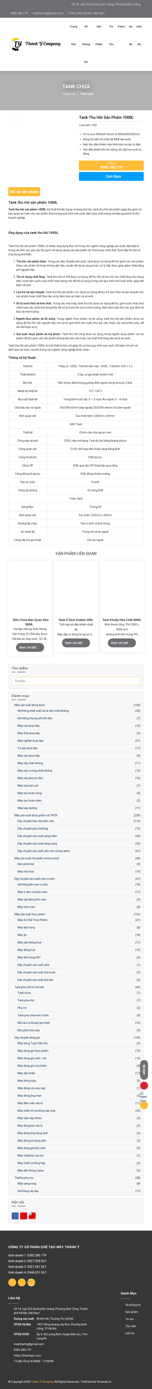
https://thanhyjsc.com (27, 1355)
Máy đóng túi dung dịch (31, 1140)
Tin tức (111, 35)
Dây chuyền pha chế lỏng (32, 828)
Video (121, 26)
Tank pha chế (25, 1000)
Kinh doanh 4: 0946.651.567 (27, 1272)
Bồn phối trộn (25, 864)
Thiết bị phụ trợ (23, 1177)
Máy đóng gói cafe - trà (31, 1058)
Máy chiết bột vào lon (30, 1155)
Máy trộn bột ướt (27, 785)
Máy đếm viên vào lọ (30, 1103)
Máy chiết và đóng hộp (31, 1163)
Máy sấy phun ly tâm (30, 778)
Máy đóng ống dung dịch (32, 1133)
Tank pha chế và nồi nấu (29, 987)
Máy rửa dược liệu (28, 725)
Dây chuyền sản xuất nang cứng (37, 843)
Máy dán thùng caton (30, 1170)
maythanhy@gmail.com (48, 13)
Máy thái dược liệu (28, 733)
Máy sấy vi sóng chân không (34, 770)
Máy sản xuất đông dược (29, 705)
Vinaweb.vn (104, 1381)
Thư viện (130, 1326)
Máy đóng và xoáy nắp (31, 1088)
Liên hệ (139, 35)
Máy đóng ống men (29, 1095)
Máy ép (22, 935)
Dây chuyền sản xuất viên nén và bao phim (43, 851)
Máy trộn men (26, 907)
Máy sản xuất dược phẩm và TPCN (35, 815)
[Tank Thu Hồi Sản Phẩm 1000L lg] (38, 44)
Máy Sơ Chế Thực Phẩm (32, 920)
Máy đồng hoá (26, 949)
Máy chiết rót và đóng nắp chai (36, 1110)
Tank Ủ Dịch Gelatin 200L (76, 620)
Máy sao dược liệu (28, 755)
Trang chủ (73, 35)
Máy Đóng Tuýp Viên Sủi (32, 1043)
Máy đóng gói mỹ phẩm (32, 1065)
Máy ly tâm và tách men (32, 892)
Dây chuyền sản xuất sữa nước (36, 972)
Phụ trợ (22, 1007)
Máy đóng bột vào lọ (30, 1125)
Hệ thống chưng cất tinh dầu (34, 718)
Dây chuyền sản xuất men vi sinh (34, 878)
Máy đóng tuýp (26, 1080)
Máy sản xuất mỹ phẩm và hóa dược (36, 858)
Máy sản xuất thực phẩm (29, 914)
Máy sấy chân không (30, 763)
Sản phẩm (131, 1312)
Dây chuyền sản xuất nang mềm (37, 836)
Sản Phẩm (99, 35)
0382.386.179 (19, 13)
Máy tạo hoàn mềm (29, 800)
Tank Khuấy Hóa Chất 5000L (122, 620)
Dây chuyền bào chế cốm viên (35, 821)
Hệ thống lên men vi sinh (32, 884)
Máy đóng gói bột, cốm (31, 1148)
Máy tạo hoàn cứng (29, 793)
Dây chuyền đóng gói (27, 1037)
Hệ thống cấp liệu (28, 1191)
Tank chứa (87, 93)
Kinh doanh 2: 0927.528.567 (27, 1261)
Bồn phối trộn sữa (28, 1030)
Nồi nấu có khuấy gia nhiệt (33, 1022)
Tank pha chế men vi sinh (33, 1015)
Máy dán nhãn (26, 1073)
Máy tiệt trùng (26, 927)
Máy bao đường (27, 808)
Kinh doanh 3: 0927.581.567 (27, 1267)
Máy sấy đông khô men (31, 899)
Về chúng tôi (86, 44)
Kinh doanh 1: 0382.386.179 (27, 1255)
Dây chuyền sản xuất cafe (33, 964)
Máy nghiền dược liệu (30, 740)
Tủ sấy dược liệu (27, 748)
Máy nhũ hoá (25, 871)
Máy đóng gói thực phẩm (32, 1050)
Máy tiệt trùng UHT (29, 957)
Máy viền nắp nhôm (29, 1118)
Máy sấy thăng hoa (29, 942)
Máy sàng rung (26, 1183)
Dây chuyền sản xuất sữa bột (35, 979)
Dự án (130, 35)
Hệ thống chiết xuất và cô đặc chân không (43, 710)
